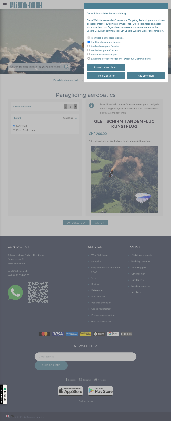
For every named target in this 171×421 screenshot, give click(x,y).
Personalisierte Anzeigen (104, 54)
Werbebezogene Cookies (104, 50)
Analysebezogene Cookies (105, 46)
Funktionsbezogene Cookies (106, 42)
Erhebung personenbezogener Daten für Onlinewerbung (121, 58)
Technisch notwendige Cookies (107, 37)
